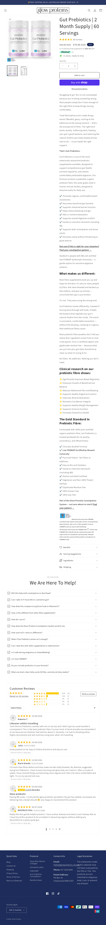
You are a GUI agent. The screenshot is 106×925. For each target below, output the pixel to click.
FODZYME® (34, 871)
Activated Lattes (37, 867)
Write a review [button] (88, 693)
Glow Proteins (16, 919)
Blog (8, 862)
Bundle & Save (36, 880)
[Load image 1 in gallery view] (12, 71)
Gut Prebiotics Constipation (36, 875)
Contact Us (11, 866)
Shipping (10, 869)
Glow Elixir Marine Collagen (37, 862)
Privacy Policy (12, 873)
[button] (5, 10)
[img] (24, 716)
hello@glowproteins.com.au (67, 864)
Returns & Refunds (14, 880)
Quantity (62, 61)
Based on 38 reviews (19, 696)
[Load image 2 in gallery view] (24, 71)
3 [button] (53, 829)
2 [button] (49, 829)
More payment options (80, 89)
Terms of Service (13, 877)
